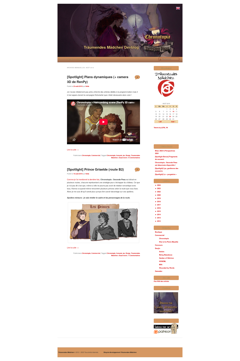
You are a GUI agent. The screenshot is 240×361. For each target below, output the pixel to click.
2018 (158, 201)
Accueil (70, 59)
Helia (87, 86)
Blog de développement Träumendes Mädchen (120, 352)
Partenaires (81, 59)
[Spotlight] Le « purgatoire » (166, 174)
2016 (158, 208)
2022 (158, 191)
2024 (158, 185)
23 (170, 116)
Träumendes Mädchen (66, 352)
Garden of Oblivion (166, 258)
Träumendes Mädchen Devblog (111, 47)
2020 (158, 195)
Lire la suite (73, 149)
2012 (158, 221)
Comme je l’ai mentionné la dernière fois (83, 179)
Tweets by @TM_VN (161, 127)
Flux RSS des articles (161, 281)
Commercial (95, 155)
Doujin (157, 248)
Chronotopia (86, 155)
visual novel (122, 157)
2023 (158, 188)
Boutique (158, 232)
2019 (158, 198)
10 (173, 111)
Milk (160, 264)
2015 (158, 211)
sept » (173, 121)
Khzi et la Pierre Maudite (168, 242)
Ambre (161, 251)
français (119, 155)
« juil (160, 121)
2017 (158, 205)
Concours (158, 245)
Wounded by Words (166, 268)
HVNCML (162, 261)
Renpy (128, 155)
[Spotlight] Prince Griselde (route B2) (95, 169)
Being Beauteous (165, 255)
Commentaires (134, 157)
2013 (158, 218)
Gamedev (158, 271)
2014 (158, 214)
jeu (124, 155)
